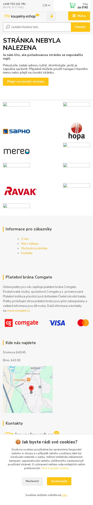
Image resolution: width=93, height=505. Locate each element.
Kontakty (27, 253)
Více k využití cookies (55, 468)
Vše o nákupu (30, 244)
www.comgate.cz (18, 311)
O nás (25, 239)
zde (64, 495)
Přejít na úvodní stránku (25, 81)
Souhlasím (59, 481)
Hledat (80, 27)
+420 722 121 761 (14, 4)
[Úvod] (21, 16)
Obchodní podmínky (34, 248)
